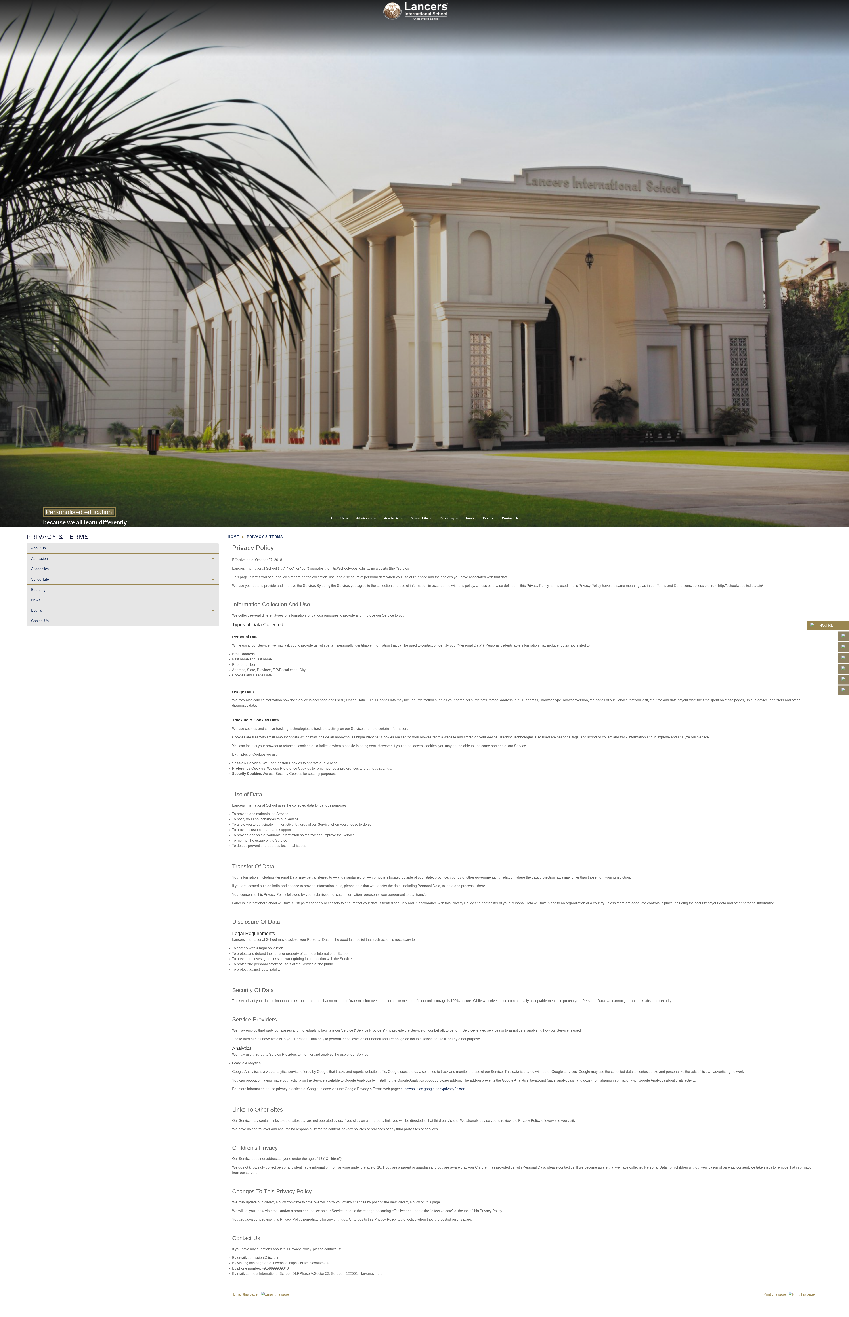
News (470, 518)
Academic (391, 518)
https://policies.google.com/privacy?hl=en (433, 1089)
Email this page (247, 1294)
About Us (337, 518)
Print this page (776, 1294)
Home (233, 537)
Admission (364, 518)
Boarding (447, 518)
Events (488, 518)
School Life (419, 518)
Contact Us (510, 518)
